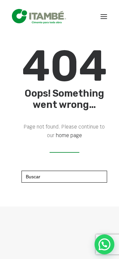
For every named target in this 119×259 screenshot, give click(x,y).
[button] (104, 16)
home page (69, 135)
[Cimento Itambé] (39, 16)
